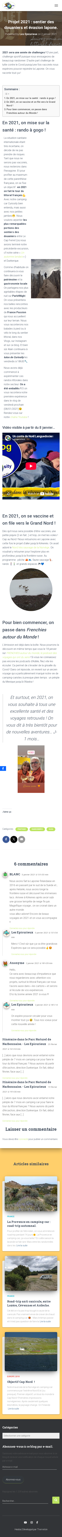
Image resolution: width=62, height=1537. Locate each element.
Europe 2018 (13, 1376)
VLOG (51, 829)
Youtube (25, 1522)
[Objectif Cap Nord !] (31, 1351)
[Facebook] (3, 768)
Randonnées (37, 829)
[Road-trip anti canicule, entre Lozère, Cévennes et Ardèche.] (31, 1273)
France (10, 1216)
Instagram (31, 1522)
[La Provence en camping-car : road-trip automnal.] (31, 1193)
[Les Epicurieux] (10, 5)
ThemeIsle (42, 1529)
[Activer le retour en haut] (56, 1531)
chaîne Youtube (18, 417)
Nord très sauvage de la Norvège (30, 547)
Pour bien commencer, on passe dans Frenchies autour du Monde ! (27, 111)
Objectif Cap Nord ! (21, 1382)
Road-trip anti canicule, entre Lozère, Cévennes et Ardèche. (29, 1303)
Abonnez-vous (13, 1479)
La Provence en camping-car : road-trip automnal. (28, 1224)
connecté (23, 1139)
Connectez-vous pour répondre (22, 928)
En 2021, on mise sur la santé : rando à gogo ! (31, 98)
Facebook (37, 1522)
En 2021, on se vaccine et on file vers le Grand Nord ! (31, 104)
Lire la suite (21, 1245)
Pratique (22, 829)
